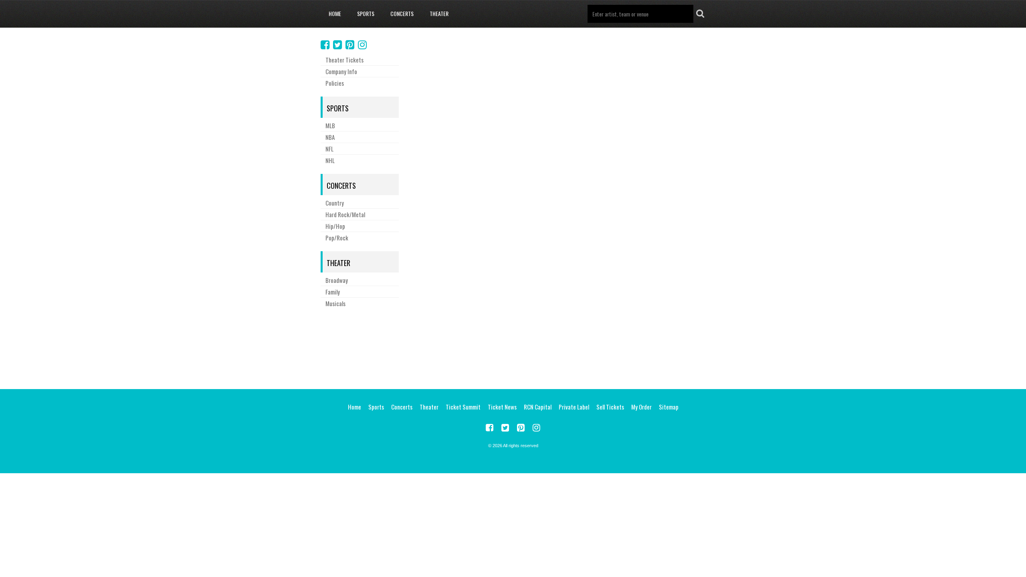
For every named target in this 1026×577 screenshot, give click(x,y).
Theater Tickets (344, 59)
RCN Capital (537, 406)
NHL (330, 160)
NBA (330, 137)
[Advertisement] (513, 347)
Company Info (341, 71)
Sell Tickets (610, 406)
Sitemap (669, 406)
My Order (641, 406)
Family (332, 291)
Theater (439, 13)
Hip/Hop (335, 226)
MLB (330, 125)
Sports (365, 13)
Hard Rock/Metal (345, 214)
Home (335, 13)
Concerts (402, 13)
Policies (334, 83)
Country (334, 202)
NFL (329, 148)
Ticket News (502, 406)
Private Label (574, 406)
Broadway (336, 280)
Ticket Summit (463, 406)
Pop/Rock (336, 237)
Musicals (335, 303)
